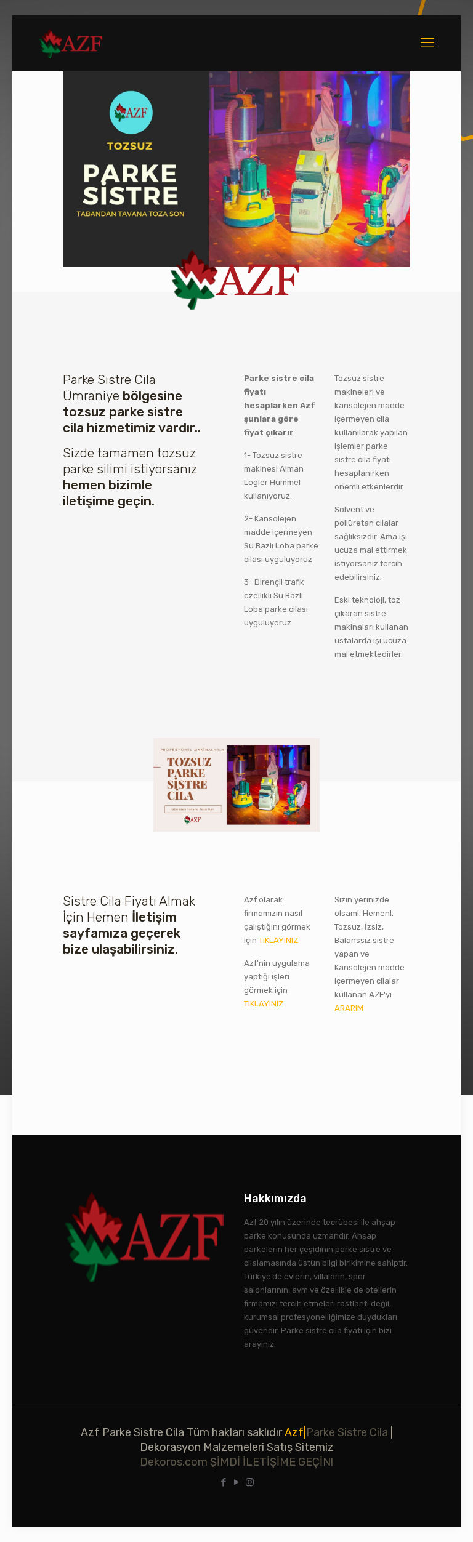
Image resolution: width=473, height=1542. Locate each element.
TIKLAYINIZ (278, 940)
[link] (236, 169)
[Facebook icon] (223, 1482)
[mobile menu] (427, 43)
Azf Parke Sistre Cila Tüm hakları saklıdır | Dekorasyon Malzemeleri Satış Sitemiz (237, 1447)
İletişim (153, 917)
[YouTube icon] (236, 1482)
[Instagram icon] (249, 1482)
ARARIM (348, 1008)
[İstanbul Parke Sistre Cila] (71, 43)
